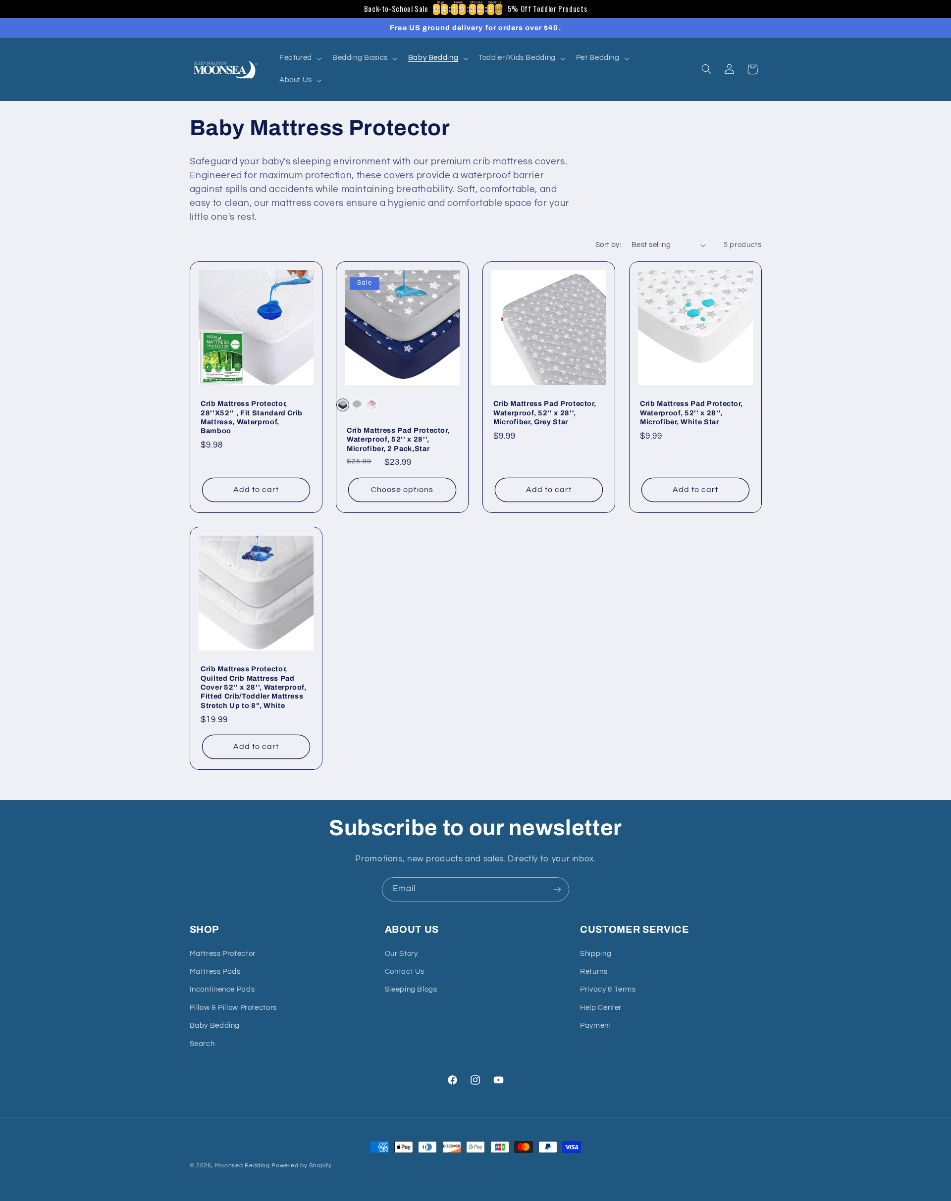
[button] (299, 58)
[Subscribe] (557, 889)
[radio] (342, 405)
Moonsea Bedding (242, 1165)
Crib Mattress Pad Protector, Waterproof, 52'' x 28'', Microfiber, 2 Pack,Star (398, 439)
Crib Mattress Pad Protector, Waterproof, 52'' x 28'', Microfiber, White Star (691, 413)
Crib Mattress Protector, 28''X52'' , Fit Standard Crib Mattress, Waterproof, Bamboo (252, 417)
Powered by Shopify (301, 1165)
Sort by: (608, 245)
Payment (595, 1025)
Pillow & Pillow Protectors (233, 1007)
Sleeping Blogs (411, 990)
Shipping (595, 953)
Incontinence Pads (222, 990)
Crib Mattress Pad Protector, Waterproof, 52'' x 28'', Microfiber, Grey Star (544, 413)
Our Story (401, 953)
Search (202, 1044)
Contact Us (404, 971)
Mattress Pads (215, 971)
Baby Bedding (215, 1025)
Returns (593, 971)
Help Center (601, 1007)
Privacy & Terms (607, 990)
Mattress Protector (223, 953)
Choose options (402, 490)
